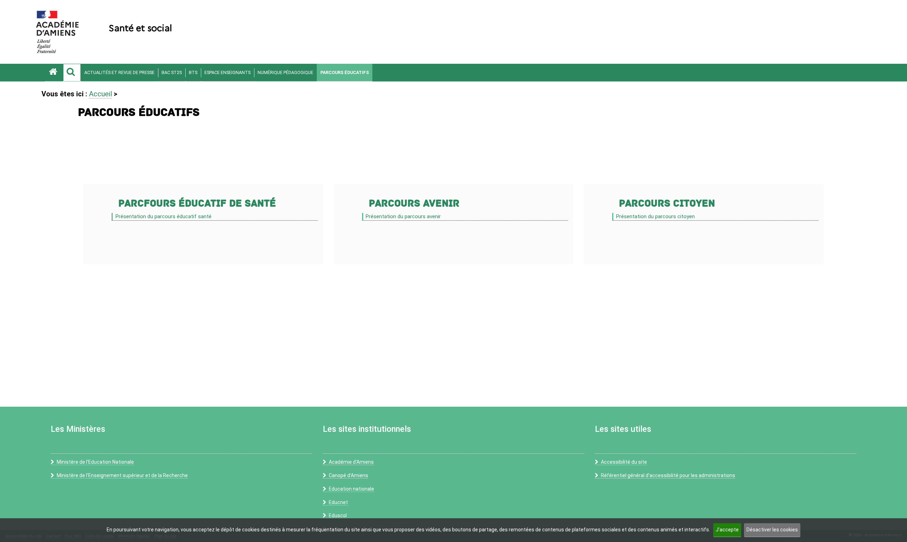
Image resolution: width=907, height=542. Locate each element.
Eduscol (338, 515)
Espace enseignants (227, 72)
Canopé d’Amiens (348, 475)
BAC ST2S (172, 72)
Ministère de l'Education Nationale (95, 462)
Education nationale (351, 489)
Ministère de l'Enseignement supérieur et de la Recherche (122, 475)
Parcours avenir (414, 203)
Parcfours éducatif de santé (197, 203)
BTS (193, 72)
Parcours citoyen (667, 203)
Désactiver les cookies (772, 529)
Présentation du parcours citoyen (655, 216)
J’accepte (727, 529)
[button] (72, 72)
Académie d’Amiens (351, 462)
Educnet (338, 502)
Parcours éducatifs (344, 72)
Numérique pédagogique (285, 72)
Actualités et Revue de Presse (119, 72)
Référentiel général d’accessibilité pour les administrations (668, 475)
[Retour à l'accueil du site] (54, 72)
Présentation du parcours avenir (403, 216)
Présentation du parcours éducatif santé (163, 216)
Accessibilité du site (624, 462)
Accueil (100, 94)
